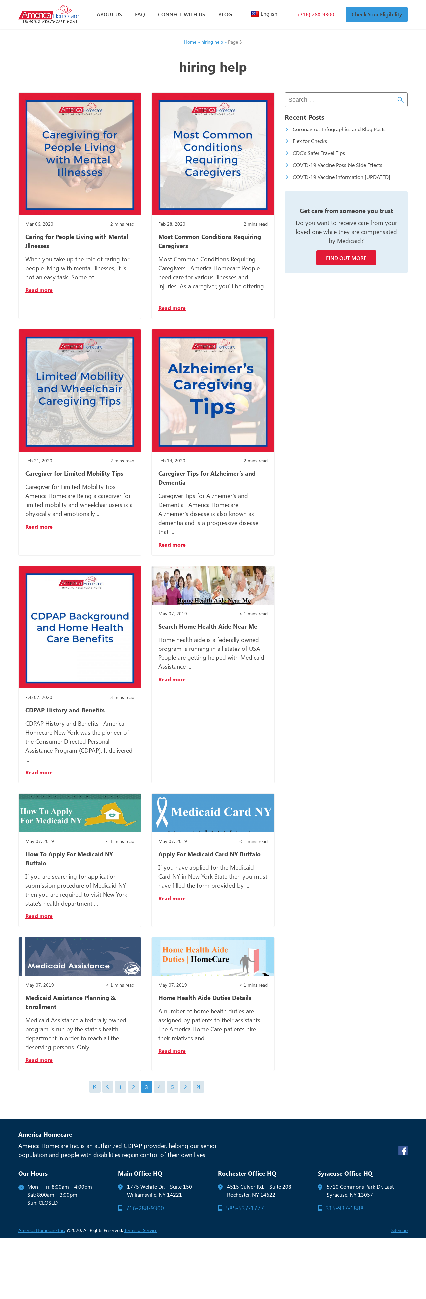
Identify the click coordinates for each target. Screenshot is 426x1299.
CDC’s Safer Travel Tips (319, 152)
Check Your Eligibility (377, 14)
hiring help (212, 42)
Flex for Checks (310, 140)
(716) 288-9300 (316, 14)
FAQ (140, 14)
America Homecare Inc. (41, 1230)
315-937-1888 (345, 1208)
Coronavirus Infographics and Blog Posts (339, 129)
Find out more (346, 257)
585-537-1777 (245, 1208)
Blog (225, 14)
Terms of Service (140, 1230)
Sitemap (399, 1230)
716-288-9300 (145, 1208)
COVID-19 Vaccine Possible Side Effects (337, 164)
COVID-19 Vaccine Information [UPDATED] (341, 176)
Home (190, 42)
